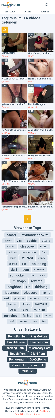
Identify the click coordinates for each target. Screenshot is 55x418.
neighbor (14, 287)
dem (25, 269)
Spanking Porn (14, 348)
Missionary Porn (39, 348)
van (19, 240)
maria (42, 275)
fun (44, 321)
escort (11, 235)
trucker (23, 321)
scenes (13, 263)
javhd (46, 292)
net (6, 298)
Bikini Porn (38, 354)
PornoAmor (16, 359)
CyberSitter (20, 414)
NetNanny (44, 411)
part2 (11, 321)
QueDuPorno (38, 359)
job (38, 315)
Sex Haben (10, 12)
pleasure (30, 293)
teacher (12, 304)
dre (32, 275)
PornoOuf (37, 365)
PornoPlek (27, 371)
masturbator (29, 252)
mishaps (19, 281)
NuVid (5, 56)
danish (13, 258)
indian (44, 246)
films (44, 252)
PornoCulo (19, 365)
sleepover (27, 246)
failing (27, 315)
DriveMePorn (16, 342)
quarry (46, 240)
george (8, 240)
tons (35, 321)
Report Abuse (33, 414)
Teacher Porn (39, 342)
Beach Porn (18, 354)
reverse (36, 281)
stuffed (27, 258)
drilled (48, 315)
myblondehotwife (35, 235)
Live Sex (27, 12)
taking (25, 309)
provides (19, 298)
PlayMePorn (39, 336)
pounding (39, 264)
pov (28, 287)
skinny (41, 258)
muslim (39, 310)
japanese (12, 293)
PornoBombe (17, 336)
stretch (26, 304)
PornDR (6, 184)
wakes (13, 310)
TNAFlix (33, 82)
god (24, 263)
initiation (11, 246)
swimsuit (41, 304)
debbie (32, 241)
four (47, 298)
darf (14, 269)
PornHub (6, 82)
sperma (39, 269)
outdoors (13, 252)
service (34, 298)
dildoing (41, 287)
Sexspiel (44, 12)
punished (11, 315)
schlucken (17, 275)
